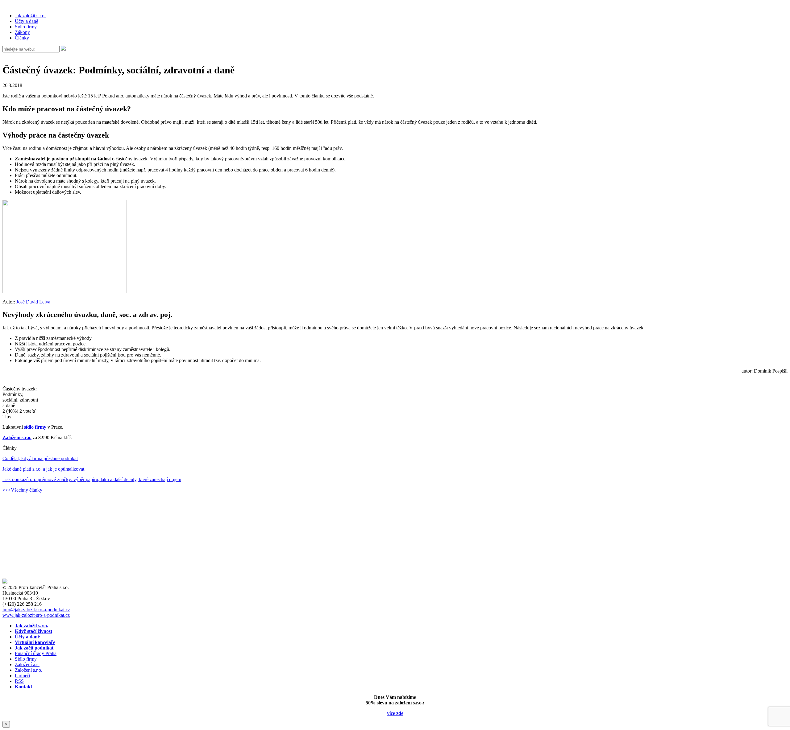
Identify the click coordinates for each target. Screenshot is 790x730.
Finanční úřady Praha (35, 653)
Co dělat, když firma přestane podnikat (40, 458)
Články (22, 37)
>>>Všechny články (22, 490)
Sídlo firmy (26, 26)
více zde (395, 713)
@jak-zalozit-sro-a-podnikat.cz (36, 609)
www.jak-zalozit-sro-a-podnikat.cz (36, 615)
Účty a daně (26, 21)
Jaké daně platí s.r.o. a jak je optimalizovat (43, 469)
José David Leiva (33, 301)
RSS (19, 681)
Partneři (22, 675)
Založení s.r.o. (16, 437)
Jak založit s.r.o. (30, 15)
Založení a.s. (27, 664)
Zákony (22, 32)
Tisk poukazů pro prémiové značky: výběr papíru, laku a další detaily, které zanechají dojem (91, 479)
